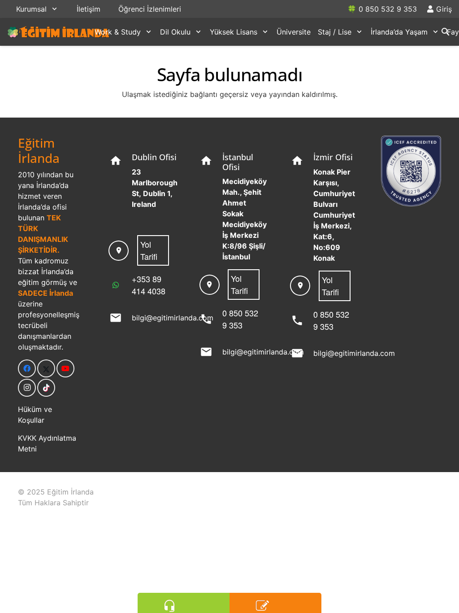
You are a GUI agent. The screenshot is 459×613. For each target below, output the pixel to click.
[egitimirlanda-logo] (58, 32)
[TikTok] (46, 388)
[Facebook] (27, 368)
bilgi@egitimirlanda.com (172, 317)
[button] (54, 8)
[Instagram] (27, 388)
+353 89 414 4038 (148, 285)
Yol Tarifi (148, 250)
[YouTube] (65, 368)
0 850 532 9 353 (240, 319)
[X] (46, 368)
